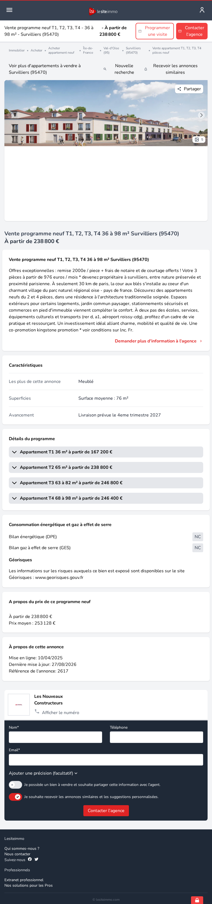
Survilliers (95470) (133, 50)
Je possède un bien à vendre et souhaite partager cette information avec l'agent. (92, 784)
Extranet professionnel (23, 880)
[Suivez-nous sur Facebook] (30, 860)
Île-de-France (88, 50)
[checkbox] (15, 785)
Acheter (36, 50)
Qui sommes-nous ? (21, 848)
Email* (14, 750)
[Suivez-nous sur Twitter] (36, 860)
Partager (192, 89)
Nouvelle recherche (124, 69)
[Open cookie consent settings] (197, 900)
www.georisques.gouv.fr (59, 577)
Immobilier (17, 50)
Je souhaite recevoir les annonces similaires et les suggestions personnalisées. (91, 796)
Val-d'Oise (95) (111, 50)
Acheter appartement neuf (61, 50)
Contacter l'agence (106, 811)
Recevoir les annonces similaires (175, 69)
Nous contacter (17, 854)
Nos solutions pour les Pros (28, 885)
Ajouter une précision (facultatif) (41, 773)
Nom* (14, 727)
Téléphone (119, 727)
